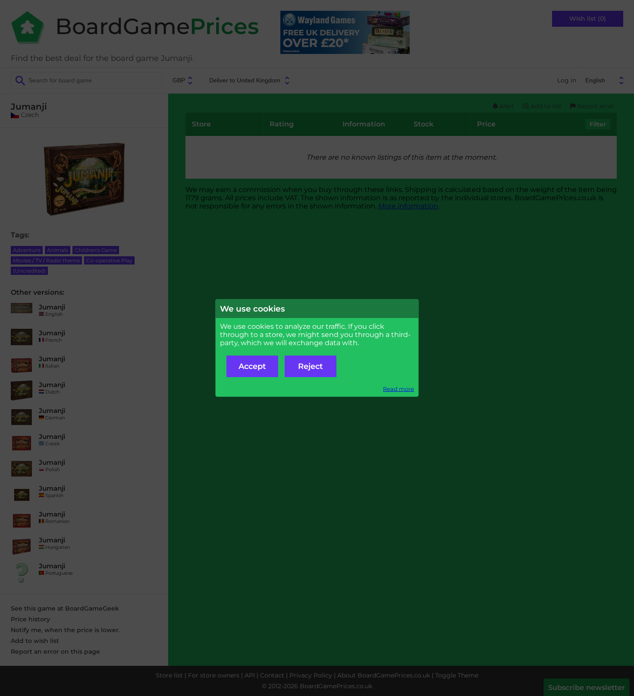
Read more (398, 389)
